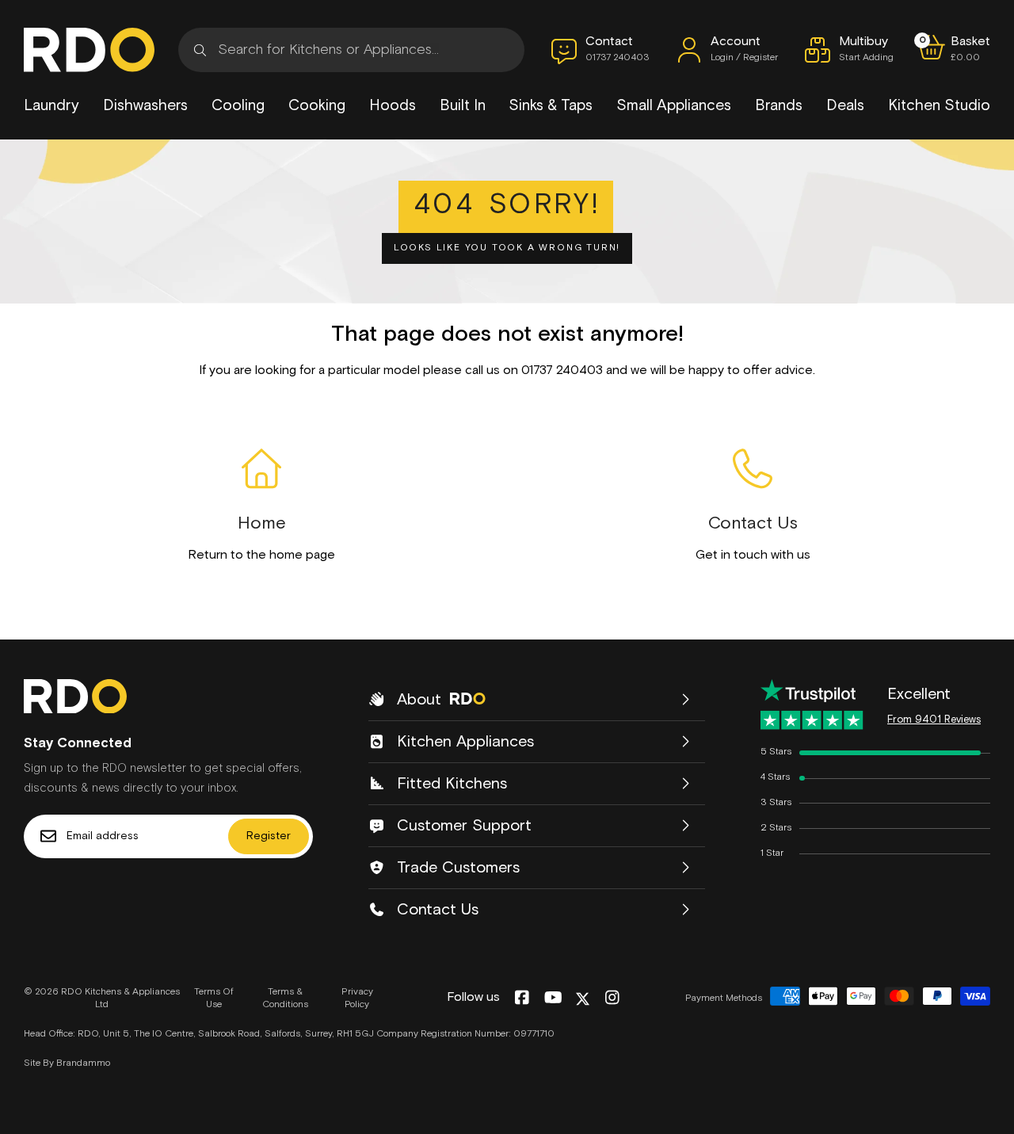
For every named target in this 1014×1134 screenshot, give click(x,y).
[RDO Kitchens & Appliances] (89, 50)
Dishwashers (145, 105)
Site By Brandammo (67, 1063)
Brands (778, 105)
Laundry (51, 105)
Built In (463, 105)
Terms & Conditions (285, 998)
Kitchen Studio (939, 105)
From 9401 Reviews (934, 720)
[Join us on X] (582, 998)
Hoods (392, 105)
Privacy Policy (357, 998)
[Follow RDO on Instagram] (612, 998)
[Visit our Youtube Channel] (553, 998)
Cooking (316, 105)
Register (268, 836)
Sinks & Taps (551, 105)
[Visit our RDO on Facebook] (522, 998)
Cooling (238, 105)
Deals (845, 105)
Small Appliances (673, 105)
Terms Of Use (214, 998)
